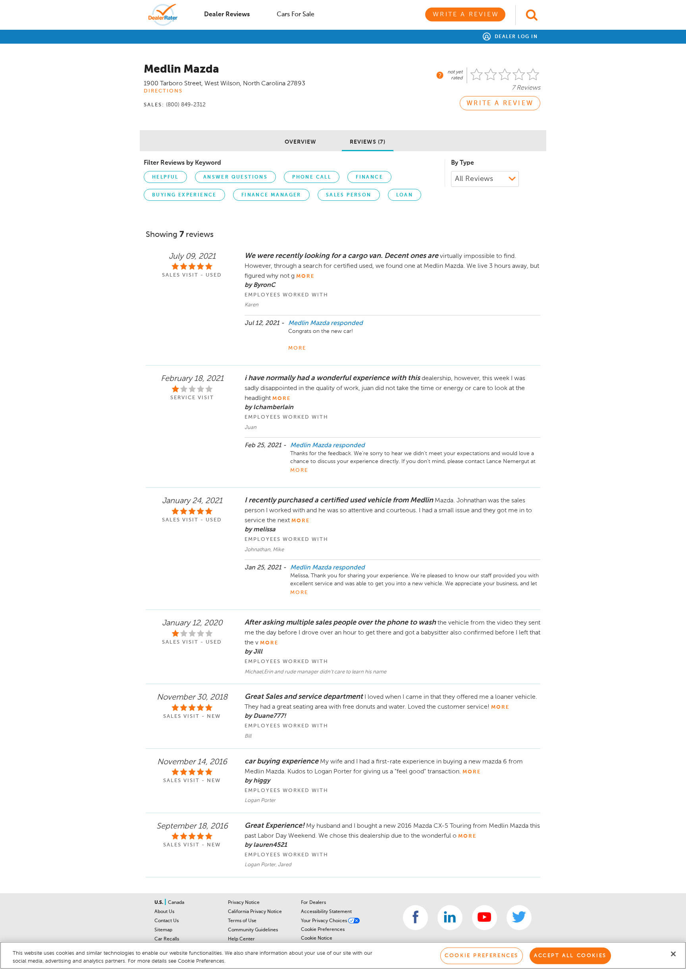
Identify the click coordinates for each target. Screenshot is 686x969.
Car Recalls (166, 939)
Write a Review (466, 15)
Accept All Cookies (570, 955)
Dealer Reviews (227, 15)
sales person (349, 195)
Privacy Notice (244, 902)
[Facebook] (415, 917)
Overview (300, 142)
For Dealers (313, 902)
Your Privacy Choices (324, 921)
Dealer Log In (515, 37)
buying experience (184, 195)
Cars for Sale (295, 15)
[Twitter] (519, 917)
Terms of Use (242, 921)
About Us (164, 911)
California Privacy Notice (255, 911)
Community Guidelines (253, 930)
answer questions (235, 177)
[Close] (673, 954)
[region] (343, 955)
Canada (176, 902)
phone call (311, 177)
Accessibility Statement (326, 911)
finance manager (271, 195)
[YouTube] (484, 917)
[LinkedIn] (449, 917)
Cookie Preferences (323, 929)
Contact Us (166, 921)
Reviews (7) (367, 142)
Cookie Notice (316, 938)
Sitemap (163, 930)
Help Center (241, 939)
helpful (165, 177)
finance (369, 177)
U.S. (159, 902)
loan (404, 195)
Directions (163, 91)
